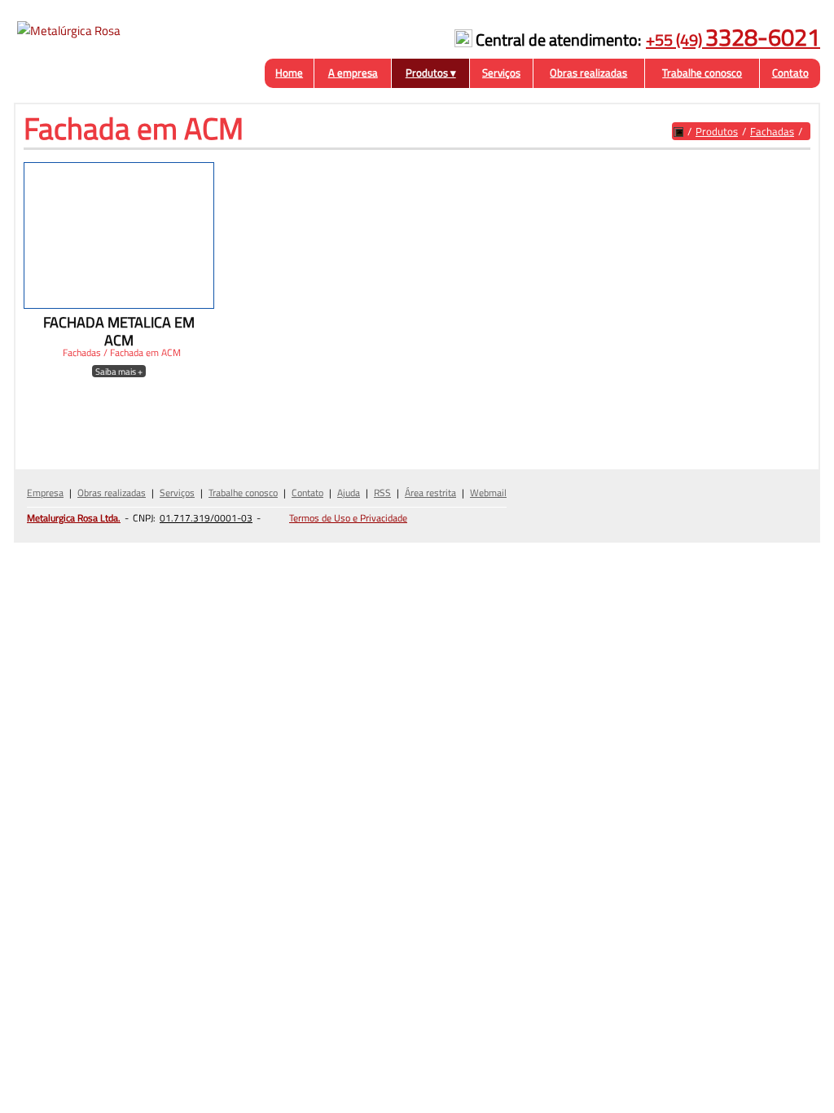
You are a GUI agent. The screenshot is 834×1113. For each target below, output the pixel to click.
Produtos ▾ (431, 72)
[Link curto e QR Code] (49, 1068)
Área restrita (430, 492)
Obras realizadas (588, 72)
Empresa (45, 492)
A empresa (353, 72)
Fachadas (772, 131)
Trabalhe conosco (702, 72)
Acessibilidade (49, 1003)
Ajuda (348, 492)
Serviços (501, 72)
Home (289, 72)
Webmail (488, 492)
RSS (382, 492)
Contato (790, 72)
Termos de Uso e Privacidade (348, 518)
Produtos (717, 131)
